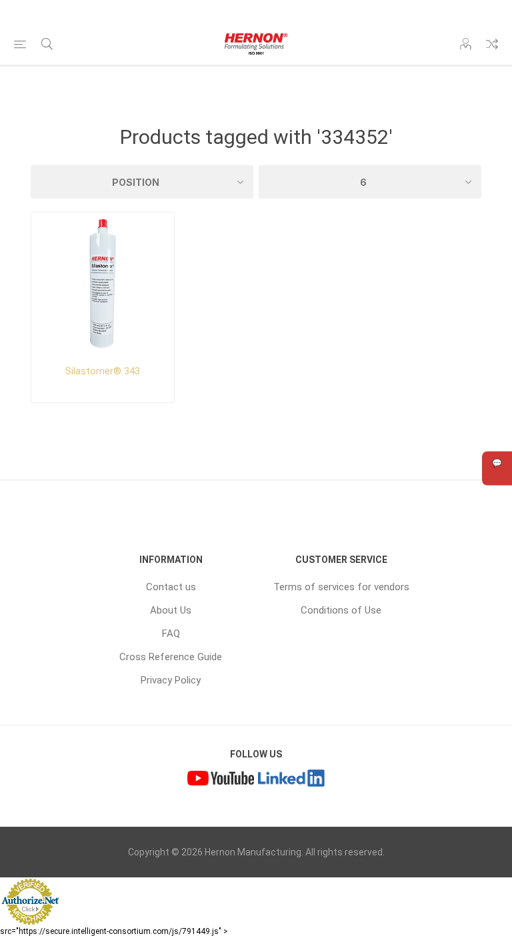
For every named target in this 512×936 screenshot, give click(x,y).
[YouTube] (220, 780)
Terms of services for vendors (341, 587)
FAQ (171, 634)
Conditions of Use (341, 610)
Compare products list (492, 44)
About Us (170, 610)
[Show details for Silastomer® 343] (102, 284)
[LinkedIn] (291, 780)
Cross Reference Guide (170, 657)
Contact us (171, 587)
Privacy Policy (171, 680)
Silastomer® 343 (102, 371)
